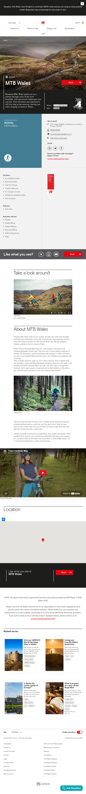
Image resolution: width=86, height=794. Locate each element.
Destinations (70, 28)
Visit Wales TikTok (49, 770)
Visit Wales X (48, 755)
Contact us (7, 747)
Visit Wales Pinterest (50, 774)
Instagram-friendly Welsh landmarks (71, 642)
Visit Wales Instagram (50, 759)
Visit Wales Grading (10, 770)
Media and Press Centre (51, 747)
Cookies (6, 755)
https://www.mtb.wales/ (58, 138)
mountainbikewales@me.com (60, 134)
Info (43, 34)
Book (71, 82)
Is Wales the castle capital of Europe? (31, 685)
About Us (7, 766)
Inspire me (14, 28)
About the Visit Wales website (53, 744)
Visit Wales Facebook (50, 762)
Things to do (51, 28)
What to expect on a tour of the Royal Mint (71, 685)
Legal (5, 759)
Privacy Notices (9, 762)
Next (65, 313)
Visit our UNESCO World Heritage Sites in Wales (32, 642)
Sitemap (46, 751)
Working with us (9, 774)
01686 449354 (55, 130)
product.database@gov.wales (58, 159)
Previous (55, 313)
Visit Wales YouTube (50, 766)
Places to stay (32, 28)
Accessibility (7, 744)
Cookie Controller (9, 751)
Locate (3, 519)
